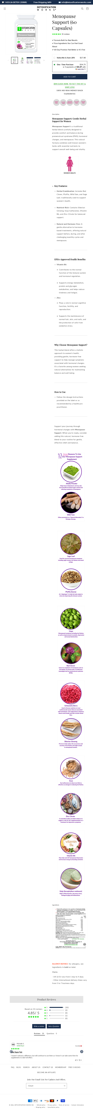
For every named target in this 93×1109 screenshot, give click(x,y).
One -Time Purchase (65, 64)
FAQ (12, 1067)
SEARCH (26, 1067)
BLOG (18, 1067)
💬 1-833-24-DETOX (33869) (14, 2)
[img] (15, 1049)
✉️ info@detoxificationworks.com (75, 2)
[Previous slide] (11, 1051)
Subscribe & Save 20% (66, 58)
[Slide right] (44, 60)
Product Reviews (46, 999)
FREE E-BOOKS (74, 1067)
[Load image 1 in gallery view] (14, 60)
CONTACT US (48, 1067)
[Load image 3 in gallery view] (30, 60)
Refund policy (41, 1105)
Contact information (77, 1105)
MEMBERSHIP (60, 1067)
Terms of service (64, 1105)
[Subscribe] (64, 1085)
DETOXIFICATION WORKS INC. (24, 1105)
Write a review (39, 1026)
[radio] (55, 57)
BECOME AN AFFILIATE (46, 1072)
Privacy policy (52, 1105)
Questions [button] (50, 1033)
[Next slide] (81, 1051)
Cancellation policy (53, 1107)
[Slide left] (8, 60)
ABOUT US (36, 1067)
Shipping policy (40, 1107)
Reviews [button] (37, 1033)
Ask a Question (53, 1026)
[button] (4, 8)
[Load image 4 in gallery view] (37, 60)
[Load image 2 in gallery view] (22, 60)
